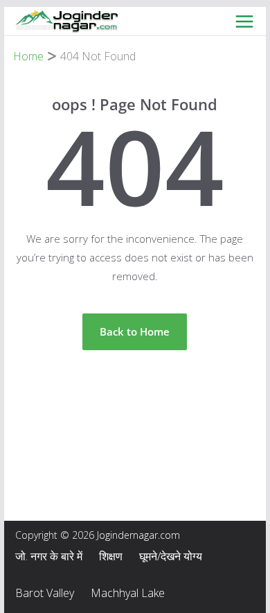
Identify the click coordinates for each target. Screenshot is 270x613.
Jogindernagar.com (138, 535)
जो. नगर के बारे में (48, 556)
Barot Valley (44, 593)
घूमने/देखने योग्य (170, 556)
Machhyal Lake (128, 593)
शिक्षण (111, 556)
